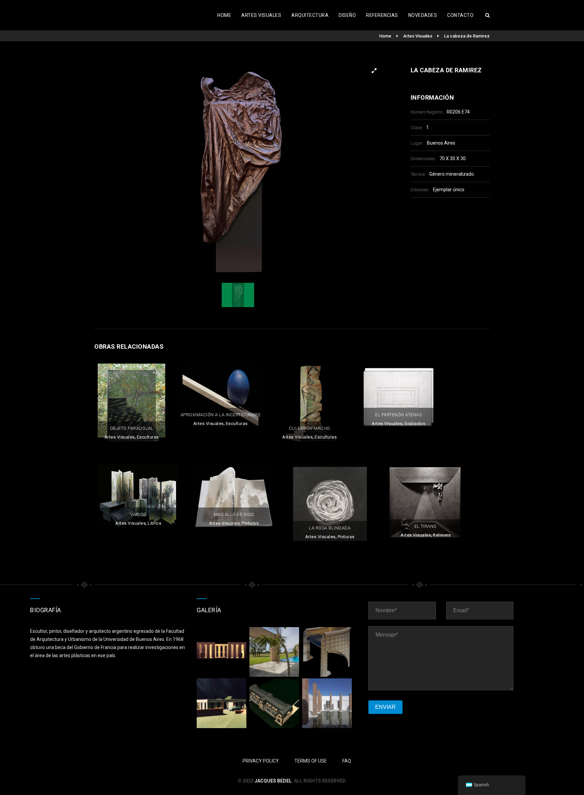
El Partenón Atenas (398, 414)
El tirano (425, 526)
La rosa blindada (329, 527)
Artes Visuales (261, 15)
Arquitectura (309, 15)
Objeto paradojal (131, 428)
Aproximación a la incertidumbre (220, 414)
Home (224, 15)
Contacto (460, 15)
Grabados (414, 423)
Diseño (347, 15)
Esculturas (148, 437)
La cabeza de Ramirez (467, 36)
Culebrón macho (309, 428)
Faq (346, 761)
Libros (154, 523)
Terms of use (310, 761)
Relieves (442, 535)
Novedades (422, 15)
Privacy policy (261, 761)
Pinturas (250, 523)
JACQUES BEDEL (273, 781)
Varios (138, 514)
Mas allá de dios (234, 514)
